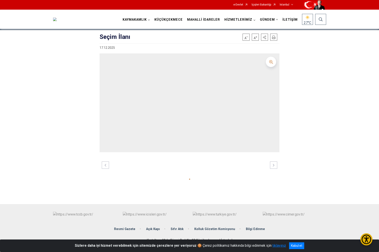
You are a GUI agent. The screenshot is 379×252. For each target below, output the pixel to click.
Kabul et (296, 245)
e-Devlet (238, 4)
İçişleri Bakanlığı (261, 4)
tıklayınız (279, 245)
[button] (264, 37)
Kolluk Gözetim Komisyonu (214, 229)
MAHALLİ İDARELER (203, 20)
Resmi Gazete (124, 229)
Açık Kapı (153, 229)
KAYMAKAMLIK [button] (135, 20)
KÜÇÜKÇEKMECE (168, 20)
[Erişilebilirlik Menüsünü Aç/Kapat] (366, 239)
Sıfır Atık (177, 229)
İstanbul (284, 4)
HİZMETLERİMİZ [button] (238, 20)
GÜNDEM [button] (267, 20)
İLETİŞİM (290, 20)
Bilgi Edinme (255, 229)
